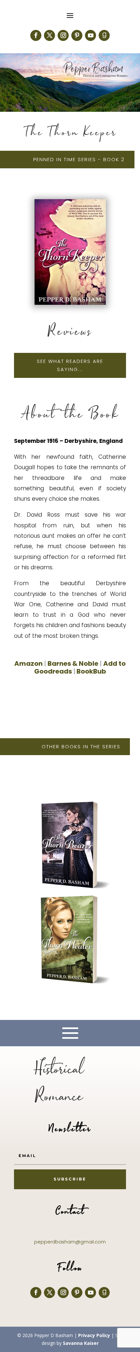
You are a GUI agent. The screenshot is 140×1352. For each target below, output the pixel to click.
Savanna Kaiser (81, 1343)
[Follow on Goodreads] (104, 35)
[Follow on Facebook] (35, 35)
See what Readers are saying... (70, 365)
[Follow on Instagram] (63, 35)
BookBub (90, 671)
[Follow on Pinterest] (76, 35)
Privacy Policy (94, 1335)
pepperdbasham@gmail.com (70, 1241)
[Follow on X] (49, 35)
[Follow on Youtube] (90, 35)
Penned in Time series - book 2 (79, 159)
